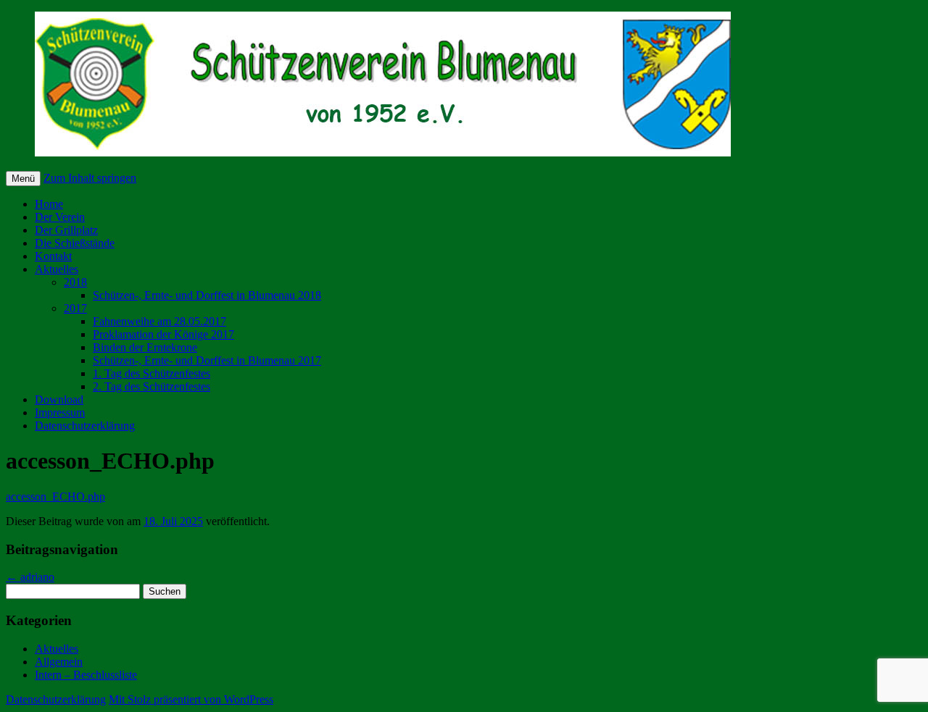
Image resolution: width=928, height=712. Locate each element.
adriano (30, 577)
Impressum (60, 412)
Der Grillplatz (66, 230)
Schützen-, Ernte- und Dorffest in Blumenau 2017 (207, 360)
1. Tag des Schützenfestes (151, 373)
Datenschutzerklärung (85, 425)
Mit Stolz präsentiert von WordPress (191, 699)
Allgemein (59, 662)
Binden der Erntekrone (145, 347)
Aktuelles (56, 269)
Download (59, 399)
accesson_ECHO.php (55, 496)
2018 (75, 282)
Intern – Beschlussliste (86, 675)
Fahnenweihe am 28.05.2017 (159, 321)
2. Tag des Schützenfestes (151, 386)
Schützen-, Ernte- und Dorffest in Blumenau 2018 (207, 295)
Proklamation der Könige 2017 (163, 334)
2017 (75, 308)
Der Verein (60, 217)
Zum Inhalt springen (90, 178)
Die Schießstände (75, 243)
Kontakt (53, 256)
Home (49, 204)
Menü (23, 178)
